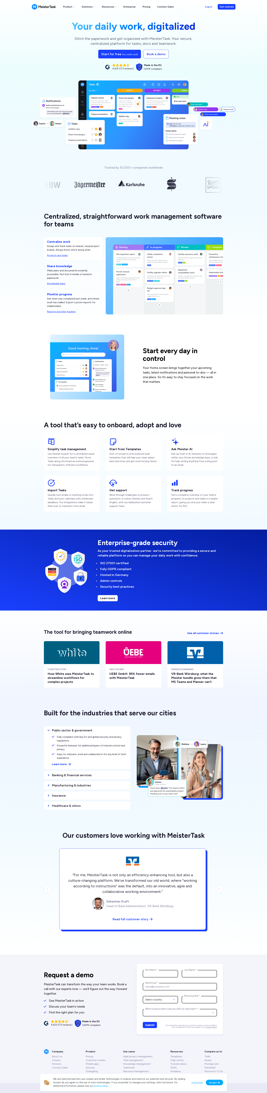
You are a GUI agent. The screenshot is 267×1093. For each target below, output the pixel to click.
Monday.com (211, 1063)
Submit (150, 1025)
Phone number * (192, 996)
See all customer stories (203, 633)
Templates (176, 1056)
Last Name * (190, 970)
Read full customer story (130, 919)
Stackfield (209, 1067)
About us (57, 1056)
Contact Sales (165, 6)
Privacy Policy (211, 1027)
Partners (56, 1063)
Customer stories (95, 1060)
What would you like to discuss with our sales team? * (171, 1009)
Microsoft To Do (213, 1071)
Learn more (107, 598)
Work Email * (151, 983)
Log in (208, 6)
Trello (207, 1056)
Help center (177, 1060)
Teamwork (129, 1067)
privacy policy (101, 1086)
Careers (56, 1060)
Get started (227, 6)
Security (90, 1067)
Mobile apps (92, 1063)
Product (67, 6)
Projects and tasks (57, 255)
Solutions (87, 6)
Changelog (92, 1071)
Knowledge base (56, 283)
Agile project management (138, 1056)
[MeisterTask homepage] (44, 7)
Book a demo (156, 54)
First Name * (151, 970)
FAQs (173, 1067)
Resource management (136, 1071)
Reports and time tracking (61, 311)
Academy (175, 1071)
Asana (207, 1060)
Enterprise (129, 6)
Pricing (146, 6)
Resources (108, 6)
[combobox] (160, 999)
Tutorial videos (178, 1063)
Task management (133, 1060)
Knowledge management (137, 1063)
